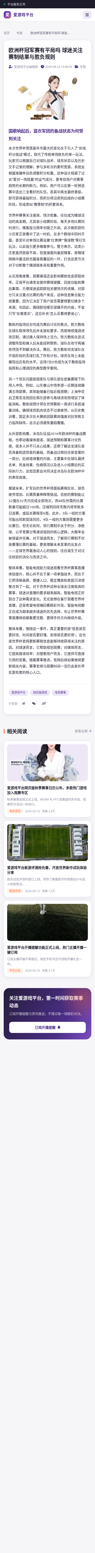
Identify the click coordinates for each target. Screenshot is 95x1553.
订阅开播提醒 (45, 1027)
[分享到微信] (34, 703)
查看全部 (82, 731)
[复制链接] (44, 703)
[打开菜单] (87, 15)
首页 (7, 33)
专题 (19, 33)
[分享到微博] (24, 703)
